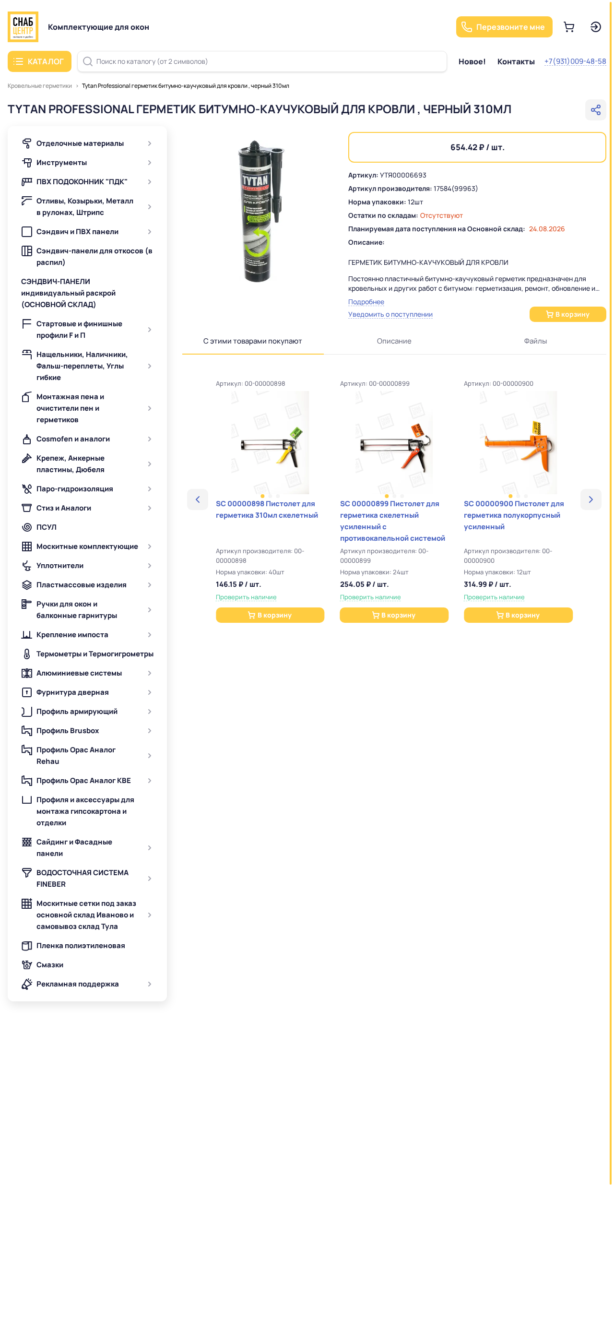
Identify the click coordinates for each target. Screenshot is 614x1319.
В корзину (572, 314)
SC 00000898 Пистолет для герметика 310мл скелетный (267, 509)
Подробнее (366, 301)
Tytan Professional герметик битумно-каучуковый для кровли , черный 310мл (185, 86)
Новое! (472, 61)
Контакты (516, 61)
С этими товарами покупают (252, 341)
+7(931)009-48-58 (575, 61)
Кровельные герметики (40, 86)
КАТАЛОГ (46, 61)
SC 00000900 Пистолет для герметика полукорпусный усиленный (514, 515)
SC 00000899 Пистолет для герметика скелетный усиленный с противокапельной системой (392, 521)
